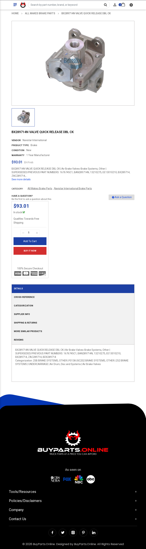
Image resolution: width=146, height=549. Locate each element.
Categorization (23, 305)
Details (18, 288)
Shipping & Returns (25, 323)
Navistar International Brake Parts (73, 188)
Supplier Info (22, 314)
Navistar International (35, 140)
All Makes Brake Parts (40, 188)
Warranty (18, 155)
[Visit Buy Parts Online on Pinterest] (83, 533)
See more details (21, 179)
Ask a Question (123, 197)
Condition (18, 150)
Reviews (18, 340)
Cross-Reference (24, 297)
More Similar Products (28, 331)
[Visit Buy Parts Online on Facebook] (52, 533)
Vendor (16, 140)
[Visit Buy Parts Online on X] (63, 533)
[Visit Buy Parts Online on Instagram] (73, 533)
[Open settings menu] (131, 5)
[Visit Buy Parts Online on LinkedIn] (94, 533)
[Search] (105, 5)
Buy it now (30, 251)
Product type (20, 145)
